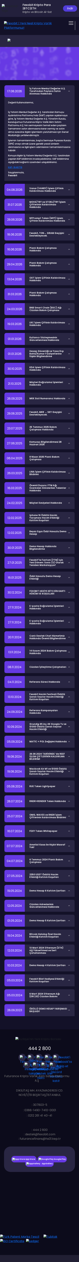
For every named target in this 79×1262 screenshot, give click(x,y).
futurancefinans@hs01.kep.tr (40, 1139)
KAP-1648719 (15, 167)
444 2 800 (39, 1048)
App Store (30, 1159)
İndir (70, 8)
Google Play (59, 1159)
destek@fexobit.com (40, 1134)
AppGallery (47, 1163)
